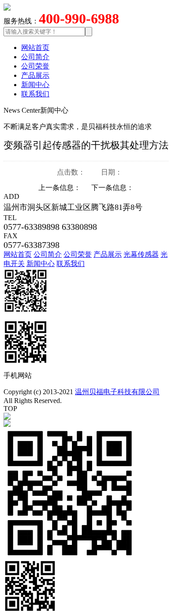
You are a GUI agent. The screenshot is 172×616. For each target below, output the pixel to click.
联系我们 (35, 94)
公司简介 (35, 57)
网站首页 (35, 47)
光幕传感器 (141, 254)
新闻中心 (35, 84)
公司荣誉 (35, 66)
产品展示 (35, 75)
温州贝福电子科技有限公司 (117, 391)
